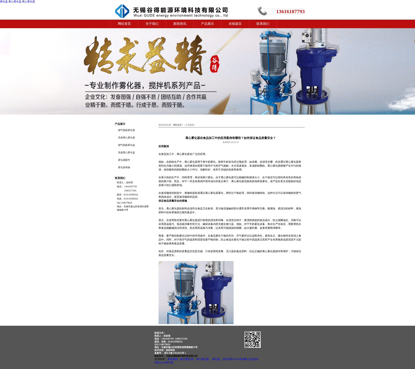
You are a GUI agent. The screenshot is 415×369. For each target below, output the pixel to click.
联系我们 (262, 23)
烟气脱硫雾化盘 (126, 145)
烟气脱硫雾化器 (126, 130)
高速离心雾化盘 (126, 152)
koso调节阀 (166, 362)
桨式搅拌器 (186, 359)
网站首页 (124, 23)
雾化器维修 (124, 167)
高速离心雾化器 (126, 137)
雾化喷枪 (172, 359)
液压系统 (228, 359)
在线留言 (235, 23)
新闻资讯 (179, 23)
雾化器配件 (124, 160)
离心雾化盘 (14, 1)
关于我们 (152, 23)
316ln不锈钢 (240, 359)
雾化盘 (4, 1)
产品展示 (207, 23)
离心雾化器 (28, 1)
